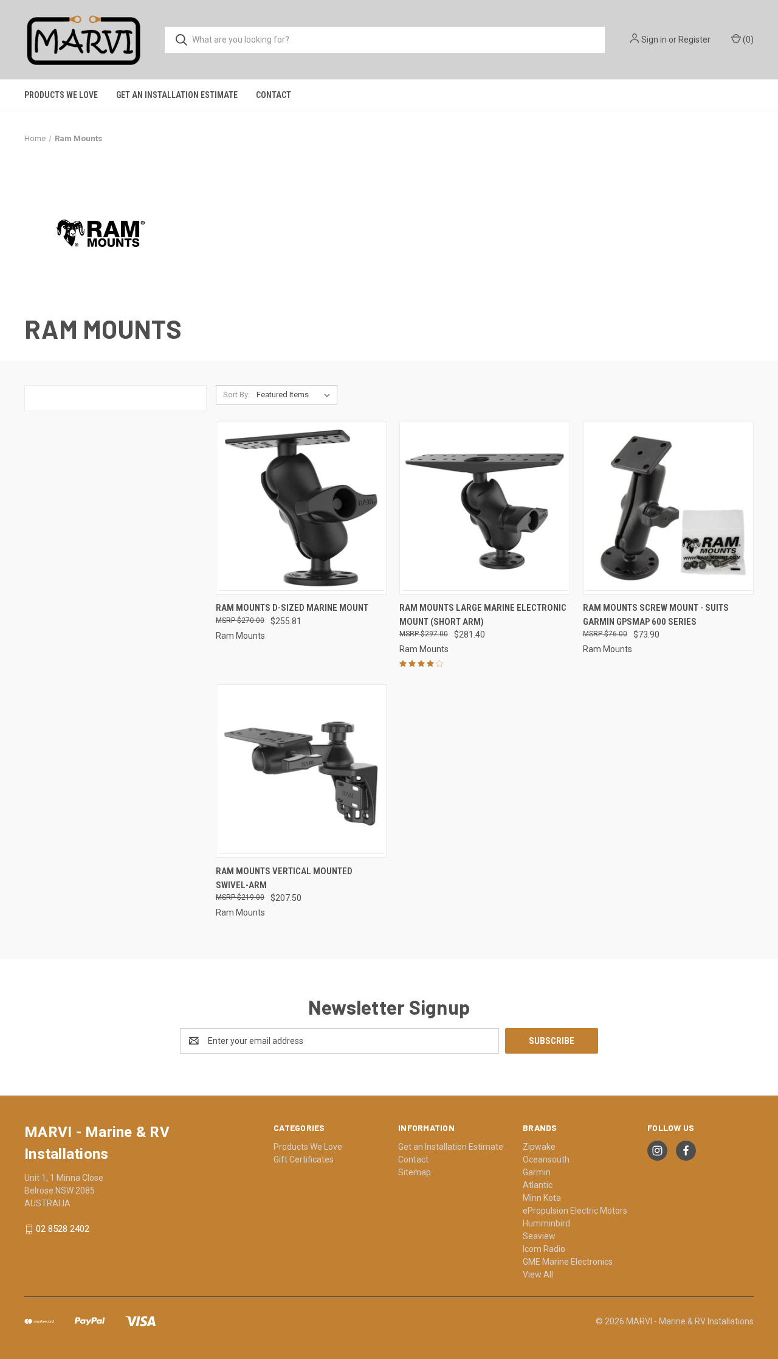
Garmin (537, 1172)
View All (538, 1274)
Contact (273, 95)
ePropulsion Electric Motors (575, 1210)
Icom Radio (544, 1249)
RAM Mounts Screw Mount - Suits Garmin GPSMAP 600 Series (656, 614)
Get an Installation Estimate (177, 95)
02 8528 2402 (62, 1228)
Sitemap (414, 1172)
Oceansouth (546, 1159)
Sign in (654, 39)
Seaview (539, 1236)
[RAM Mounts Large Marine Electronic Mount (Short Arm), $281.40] (485, 508)
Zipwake (539, 1147)
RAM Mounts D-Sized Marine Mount (292, 607)
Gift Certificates (304, 1159)
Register (694, 39)
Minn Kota (542, 1198)
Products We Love (61, 95)
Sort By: (236, 394)
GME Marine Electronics (568, 1262)
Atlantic (538, 1185)
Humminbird (546, 1223)
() (747, 39)
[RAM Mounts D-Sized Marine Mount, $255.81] (301, 508)
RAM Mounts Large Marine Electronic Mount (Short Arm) (482, 614)
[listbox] (296, 395)
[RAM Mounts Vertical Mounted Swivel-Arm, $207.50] (301, 771)
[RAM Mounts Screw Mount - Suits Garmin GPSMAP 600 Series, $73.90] (668, 508)
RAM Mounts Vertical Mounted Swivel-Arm (284, 878)
